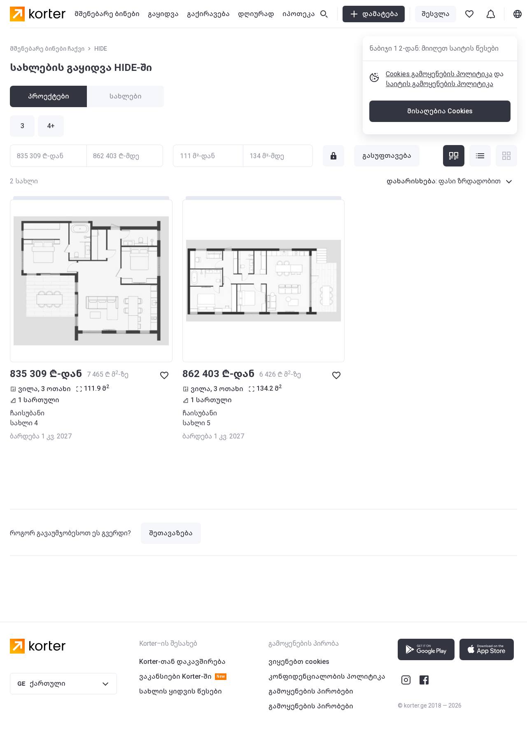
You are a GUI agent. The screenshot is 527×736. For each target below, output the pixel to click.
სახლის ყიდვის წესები (180, 691)
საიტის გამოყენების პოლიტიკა (439, 84)
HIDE (100, 48)
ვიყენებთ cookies (298, 662)
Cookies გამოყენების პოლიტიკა (439, 74)
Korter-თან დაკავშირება (182, 662)
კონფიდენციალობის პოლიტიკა (326, 676)
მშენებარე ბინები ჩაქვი (47, 48)
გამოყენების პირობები (310, 691)
